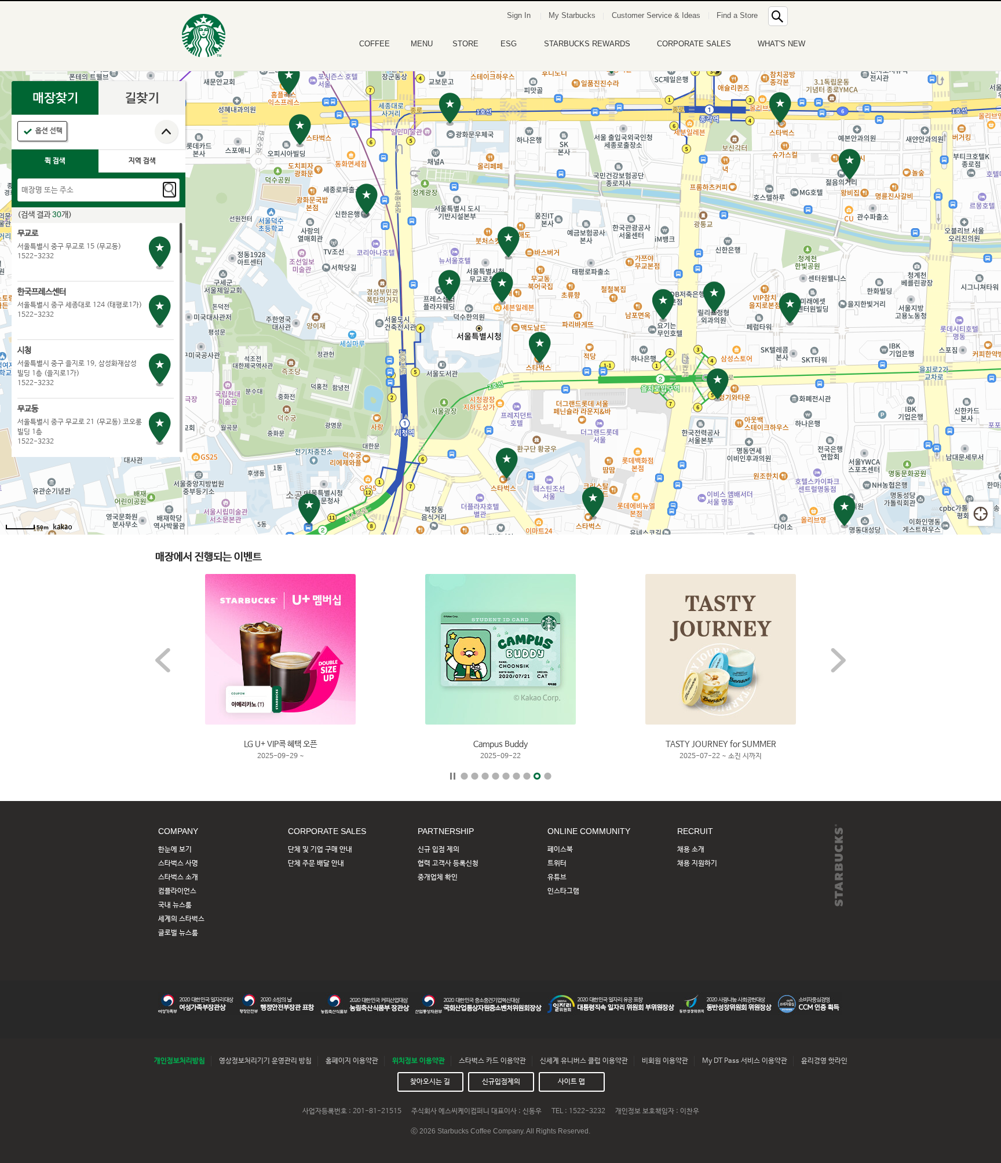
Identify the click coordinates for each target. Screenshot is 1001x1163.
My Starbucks (572, 15)
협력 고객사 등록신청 (448, 864)
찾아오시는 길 (430, 1082)
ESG (508, 43)
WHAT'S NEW (781, 43)
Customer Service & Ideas (656, 15)
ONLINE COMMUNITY (588, 831)
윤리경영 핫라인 (824, 1061)
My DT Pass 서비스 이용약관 (744, 1061)
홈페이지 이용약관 (352, 1061)
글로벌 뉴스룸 (178, 933)
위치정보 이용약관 (418, 1061)
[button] (803, 14)
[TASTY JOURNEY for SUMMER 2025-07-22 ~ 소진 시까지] (720, 649)
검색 (169, 189)
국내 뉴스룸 (175, 905)
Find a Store (737, 15)
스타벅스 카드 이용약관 (492, 1061)
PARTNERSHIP (446, 831)
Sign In (519, 15)
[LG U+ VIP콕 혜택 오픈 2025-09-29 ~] (280, 649)
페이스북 (560, 850)
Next (838, 660)
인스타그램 (563, 891)
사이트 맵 (571, 1082)
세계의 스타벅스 (181, 919)
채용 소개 (690, 850)
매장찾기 (55, 98)
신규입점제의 (501, 1082)
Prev (162, 660)
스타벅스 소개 (178, 877)
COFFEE (374, 43)
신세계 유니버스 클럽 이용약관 (584, 1061)
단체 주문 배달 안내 (316, 864)
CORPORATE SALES (694, 43)
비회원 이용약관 (665, 1061)
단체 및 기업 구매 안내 (320, 850)
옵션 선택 (49, 131)
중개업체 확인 (438, 877)
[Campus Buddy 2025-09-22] (500, 649)
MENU (422, 43)
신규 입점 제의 (438, 850)
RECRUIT (695, 831)
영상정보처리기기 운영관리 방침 (265, 1061)
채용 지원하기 (697, 864)
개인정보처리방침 (179, 1061)
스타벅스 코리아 (203, 35)
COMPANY (178, 831)
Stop (452, 776)
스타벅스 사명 (178, 864)
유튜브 (557, 877)
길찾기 (141, 98)
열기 (167, 132)
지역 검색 (142, 161)
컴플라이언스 (177, 891)
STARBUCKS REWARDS (587, 43)
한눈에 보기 (175, 850)
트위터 (557, 864)
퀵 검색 (55, 161)
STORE (465, 43)
